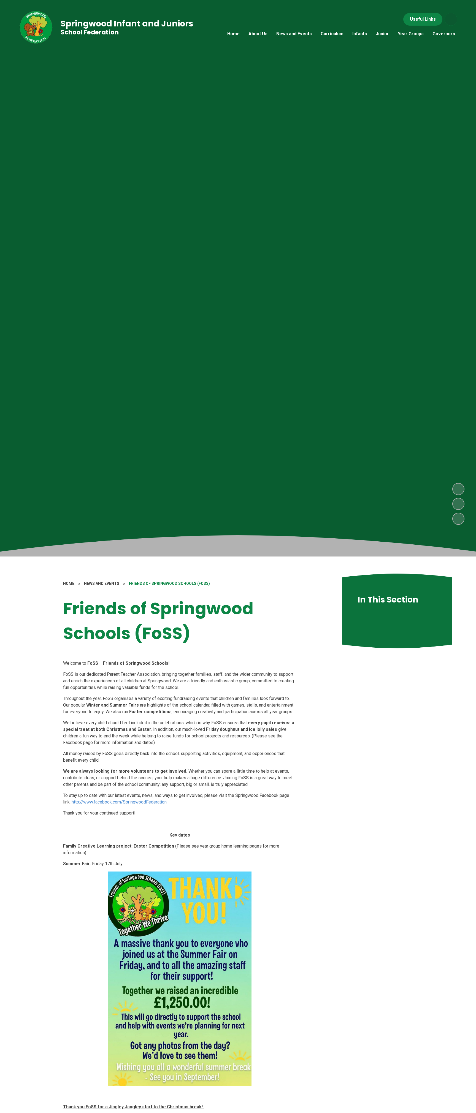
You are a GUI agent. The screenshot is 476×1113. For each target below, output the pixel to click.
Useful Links (423, 19)
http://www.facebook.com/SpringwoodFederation (119, 802)
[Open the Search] (451, 19)
